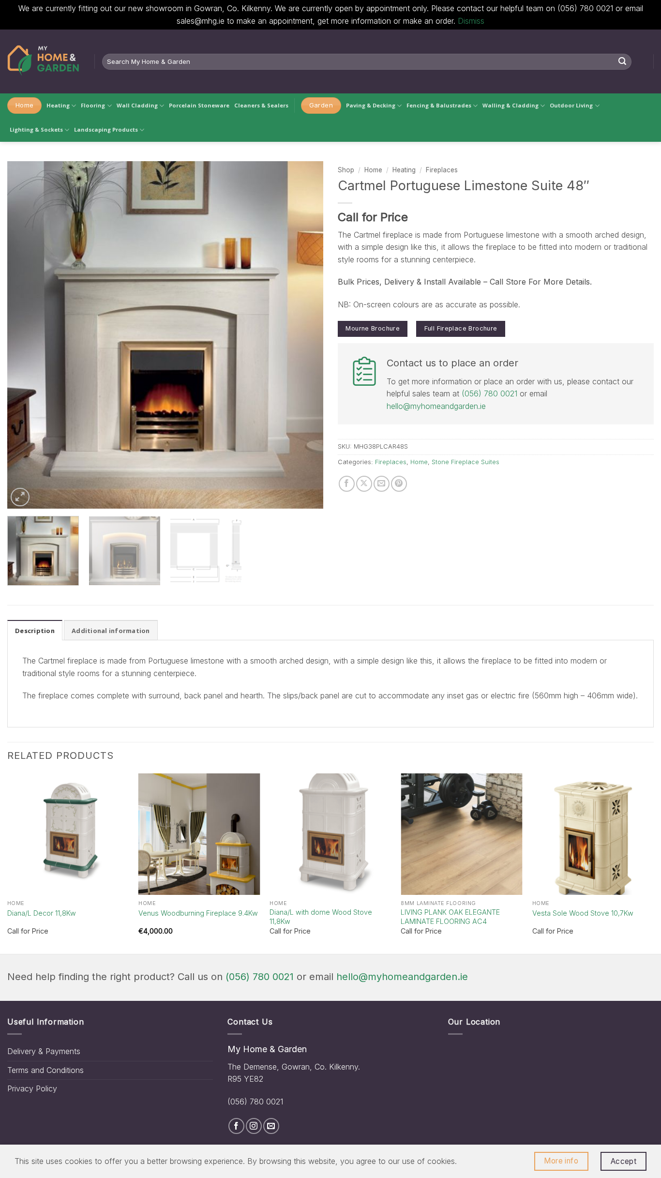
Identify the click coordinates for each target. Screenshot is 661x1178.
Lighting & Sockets (36, 129)
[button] (20, 497)
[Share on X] (364, 484)
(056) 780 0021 (489, 393)
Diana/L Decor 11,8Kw (41, 913)
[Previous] (25, 335)
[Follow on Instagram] (254, 1126)
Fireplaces (442, 170)
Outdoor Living (571, 105)
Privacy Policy (32, 1088)
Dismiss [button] (471, 21)
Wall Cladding (137, 105)
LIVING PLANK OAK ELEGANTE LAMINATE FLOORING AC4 (450, 916)
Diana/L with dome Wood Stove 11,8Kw (321, 916)
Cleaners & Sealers (261, 105)
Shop (346, 170)
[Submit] (623, 61)
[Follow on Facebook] (236, 1126)
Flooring (93, 105)
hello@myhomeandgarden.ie (436, 406)
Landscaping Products (106, 129)
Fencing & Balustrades (438, 105)
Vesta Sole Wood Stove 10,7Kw (582, 913)
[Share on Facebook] (347, 484)
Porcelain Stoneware (199, 105)
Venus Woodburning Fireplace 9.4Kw (198, 913)
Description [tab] (35, 630)
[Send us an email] (271, 1126)
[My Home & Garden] (43, 61)
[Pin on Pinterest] (399, 484)
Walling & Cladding (510, 105)
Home (373, 170)
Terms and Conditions (45, 1070)
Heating (58, 105)
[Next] (305, 335)
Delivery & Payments (43, 1051)
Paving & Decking (370, 105)
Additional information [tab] (111, 630)
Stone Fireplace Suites (465, 462)
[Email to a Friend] (382, 484)
